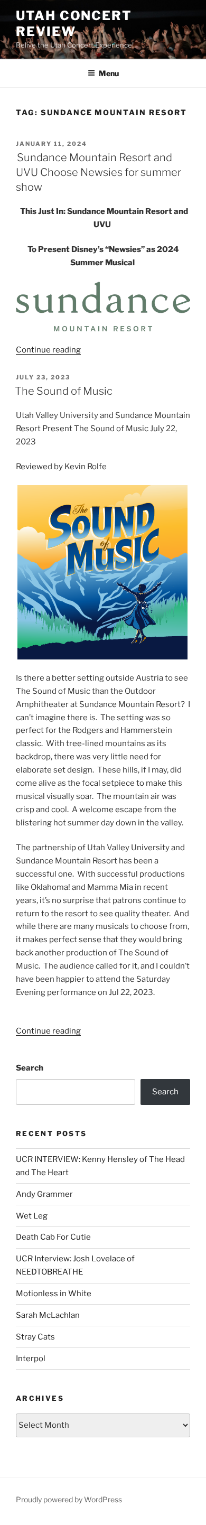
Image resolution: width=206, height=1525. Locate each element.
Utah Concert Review (74, 23)
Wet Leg (32, 1216)
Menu (109, 73)
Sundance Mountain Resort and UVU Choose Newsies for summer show (98, 172)
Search (29, 1068)
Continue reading (48, 350)
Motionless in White (53, 1293)
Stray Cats (35, 1337)
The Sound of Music (64, 391)
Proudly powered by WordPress (69, 1499)
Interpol (30, 1358)
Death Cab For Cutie (53, 1237)
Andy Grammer (44, 1194)
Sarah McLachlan (48, 1315)
